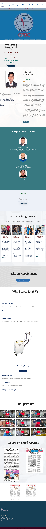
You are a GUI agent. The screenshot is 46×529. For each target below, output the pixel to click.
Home (2, 505)
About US (2, 507)
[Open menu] (44, 1)
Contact (2, 511)
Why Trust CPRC (3, 508)
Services (2, 509)
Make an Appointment (4, 510)
